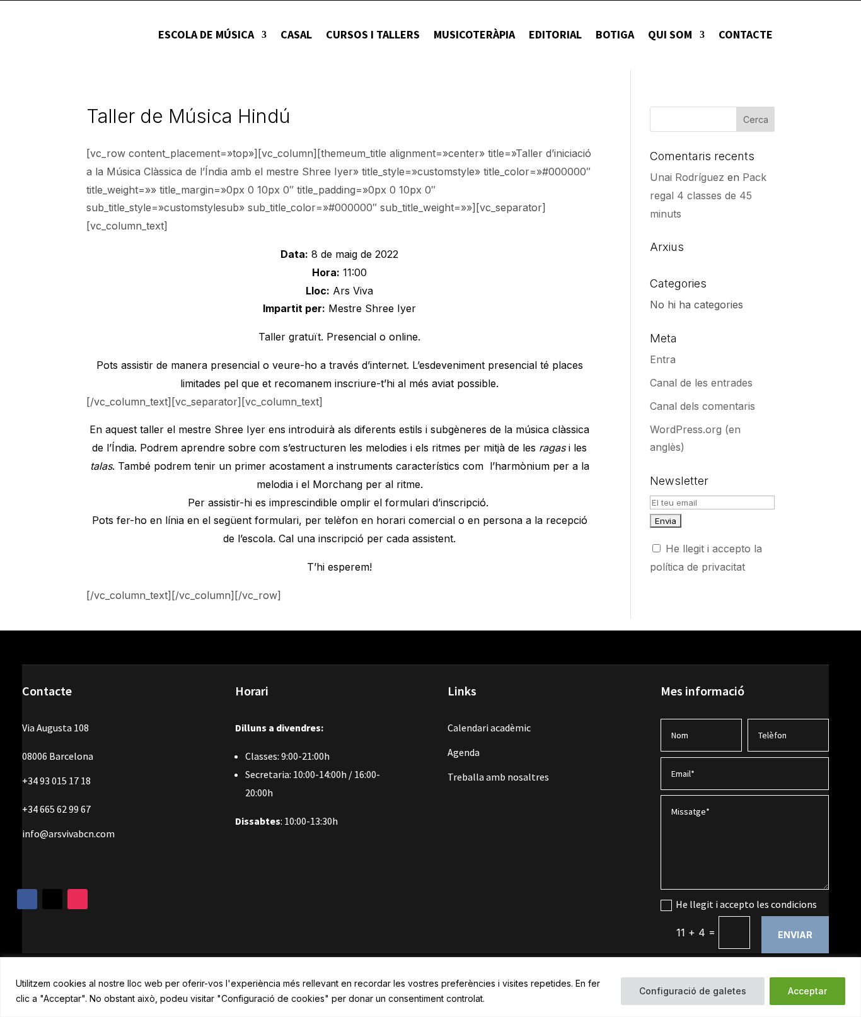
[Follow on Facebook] (27, 899)
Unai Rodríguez (687, 177)
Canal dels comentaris (702, 406)
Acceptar (807, 990)
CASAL (296, 34)
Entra (663, 359)
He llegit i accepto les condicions (746, 904)
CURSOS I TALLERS (373, 34)
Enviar (795, 934)
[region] (430, 987)
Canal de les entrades (701, 382)
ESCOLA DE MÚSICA (206, 34)
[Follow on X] (52, 899)
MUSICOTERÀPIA (474, 34)
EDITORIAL (555, 34)
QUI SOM (670, 34)
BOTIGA (615, 34)
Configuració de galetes (692, 990)
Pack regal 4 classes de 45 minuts (708, 195)
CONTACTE (746, 34)
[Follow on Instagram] (77, 899)
